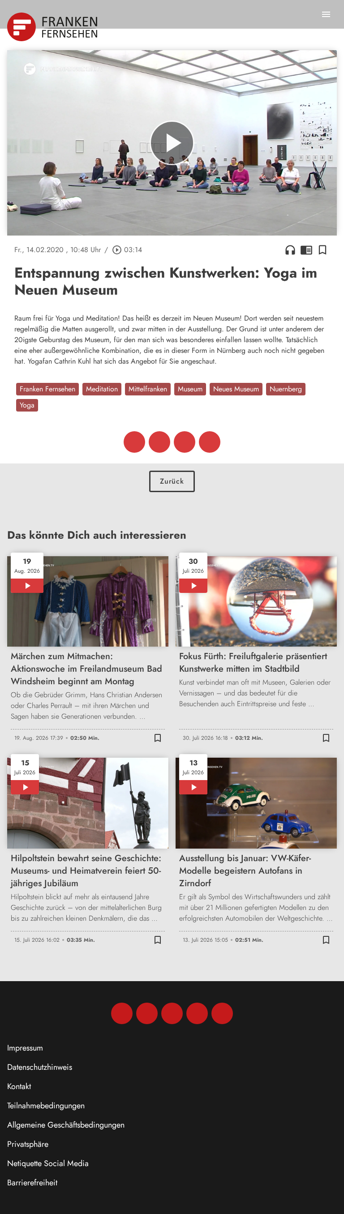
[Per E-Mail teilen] (209, 442)
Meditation (102, 389)
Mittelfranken (148, 389)
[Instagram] (147, 1013)
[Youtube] (172, 1013)
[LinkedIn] (197, 1013)
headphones (290, 250)
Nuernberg (286, 389)
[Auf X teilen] (159, 442)
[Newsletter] (222, 1013)
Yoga (27, 405)
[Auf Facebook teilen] (134, 442)
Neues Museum (236, 389)
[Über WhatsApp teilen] (184, 442)
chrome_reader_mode (306, 250)
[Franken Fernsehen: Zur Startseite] (53, 27)
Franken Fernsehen (47, 389)
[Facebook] (122, 1013)
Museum (190, 389)
